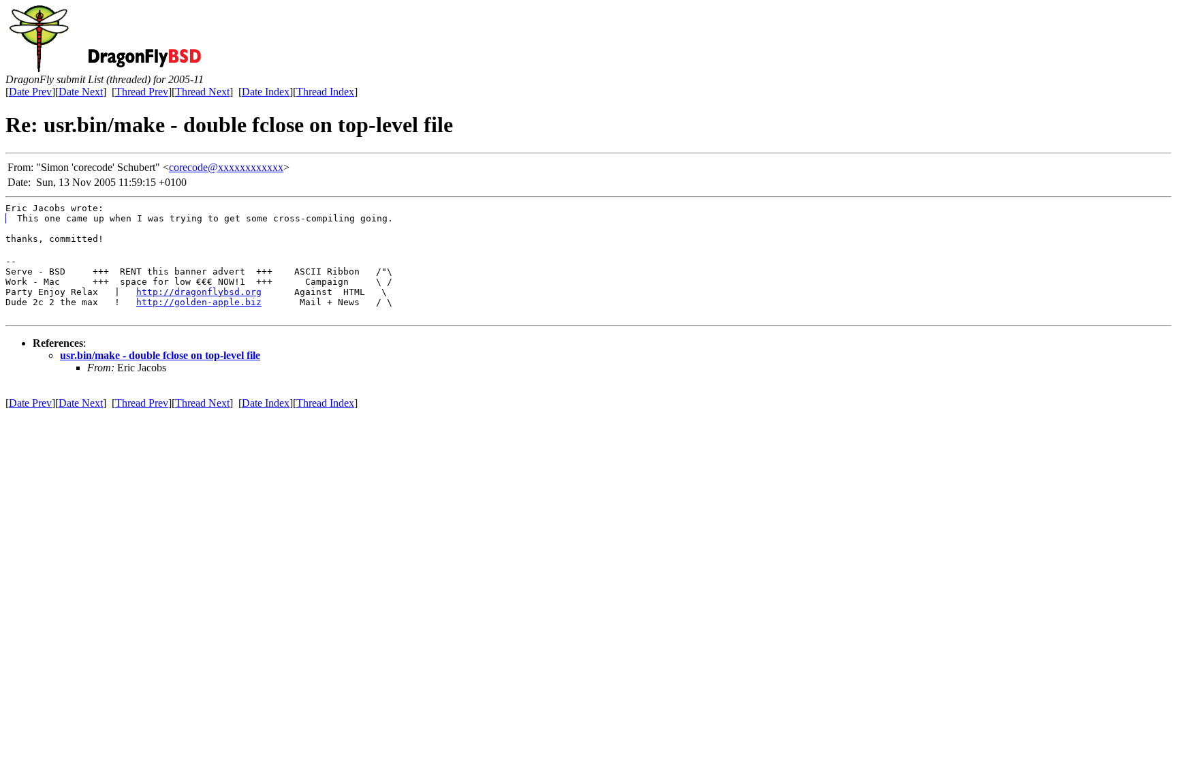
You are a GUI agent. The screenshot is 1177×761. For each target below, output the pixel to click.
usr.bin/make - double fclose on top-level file (160, 355)
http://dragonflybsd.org (199, 292)
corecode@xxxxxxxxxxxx (226, 167)
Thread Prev (141, 91)
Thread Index (325, 91)
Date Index (265, 91)
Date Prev (30, 91)
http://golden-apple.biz (199, 302)
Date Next (81, 91)
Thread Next (202, 91)
